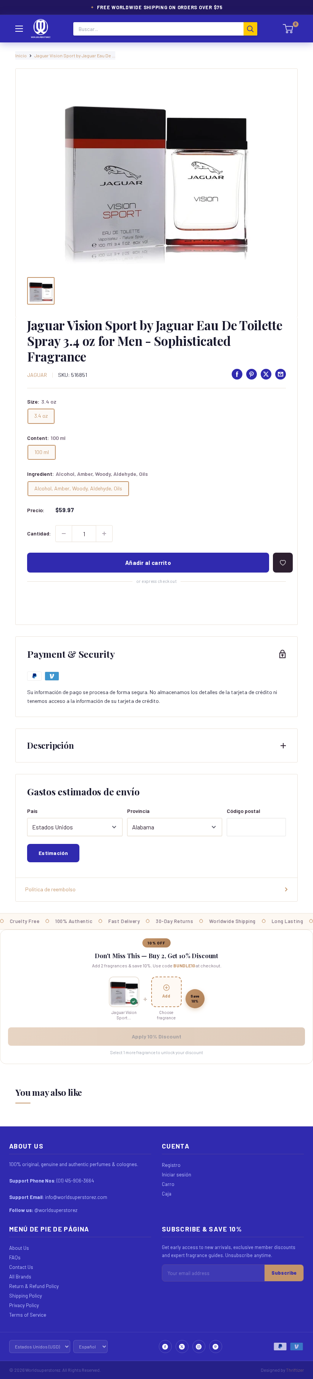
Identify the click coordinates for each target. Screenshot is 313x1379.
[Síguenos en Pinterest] (215, 1346)
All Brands (20, 1277)
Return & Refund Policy (34, 1286)
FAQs (15, 1257)
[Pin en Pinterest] (251, 374)
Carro (168, 1184)
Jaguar (37, 375)
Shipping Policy (25, 1296)
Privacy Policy (24, 1305)
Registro (171, 1165)
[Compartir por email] (280, 374)
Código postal (243, 811)
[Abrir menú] (19, 29)
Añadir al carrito (148, 562)
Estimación (53, 853)
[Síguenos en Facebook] (165, 1346)
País (32, 811)
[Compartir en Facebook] (237, 374)
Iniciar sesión (176, 1174)
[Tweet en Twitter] (266, 374)
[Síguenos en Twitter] (182, 1346)
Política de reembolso (50, 889)
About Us (19, 1248)
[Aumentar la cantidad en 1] (104, 534)
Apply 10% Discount (156, 1036)
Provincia (138, 811)
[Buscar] (250, 29)
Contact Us (21, 1267)
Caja (166, 1194)
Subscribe (284, 1273)
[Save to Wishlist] (283, 563)
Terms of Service (27, 1315)
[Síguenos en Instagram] (198, 1346)
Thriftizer (295, 1370)
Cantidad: (39, 533)
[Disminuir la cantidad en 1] (64, 534)
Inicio (21, 55)
